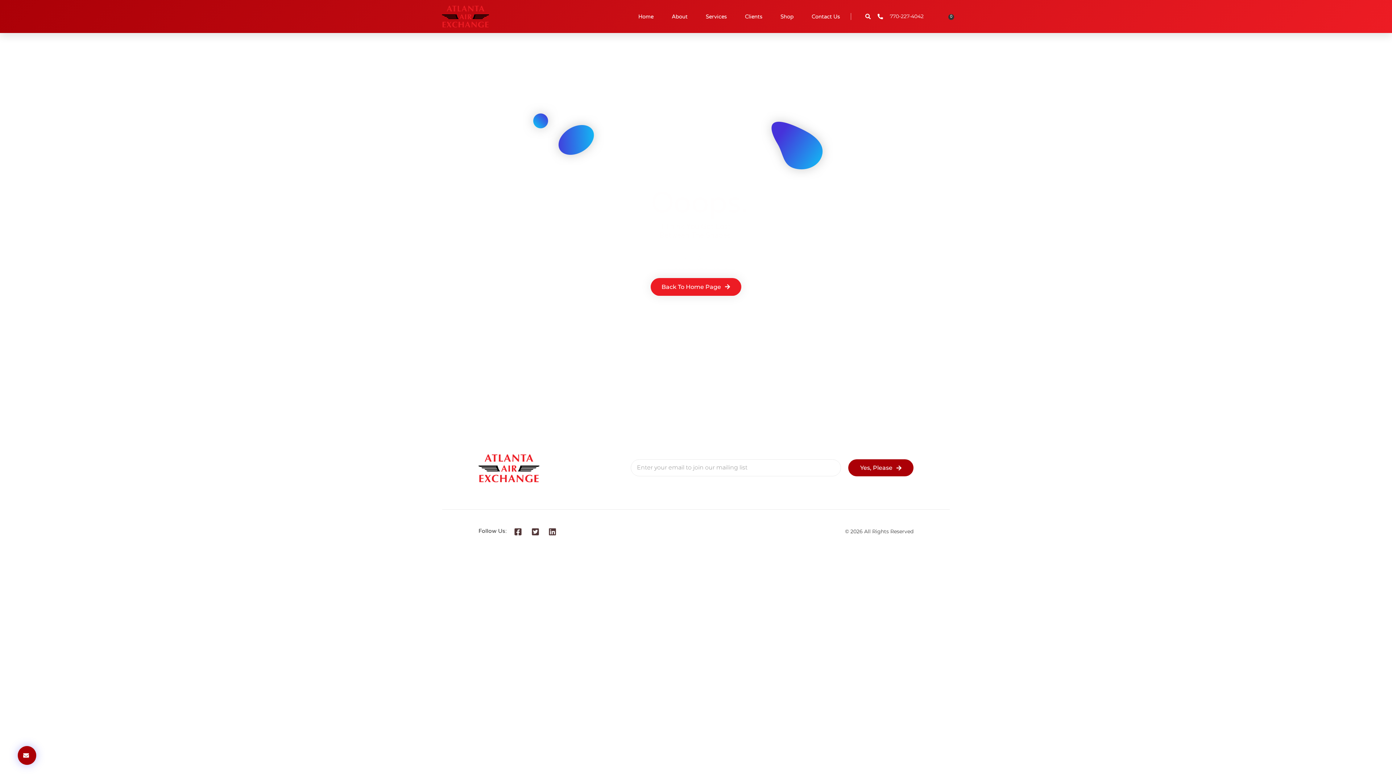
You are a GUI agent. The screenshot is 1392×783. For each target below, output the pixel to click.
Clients (753, 16)
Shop (787, 16)
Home (646, 16)
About (680, 16)
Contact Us (826, 16)
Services (716, 16)
